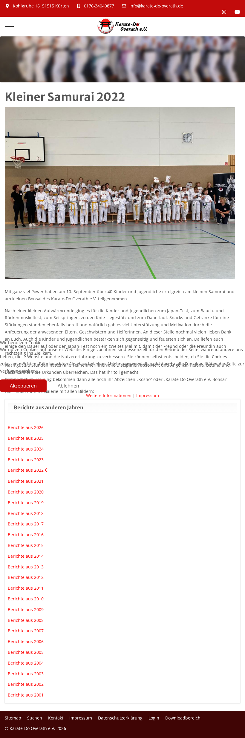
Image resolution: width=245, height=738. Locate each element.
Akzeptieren (23, 385)
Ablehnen (68, 385)
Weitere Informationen (108, 395)
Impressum (147, 395)
